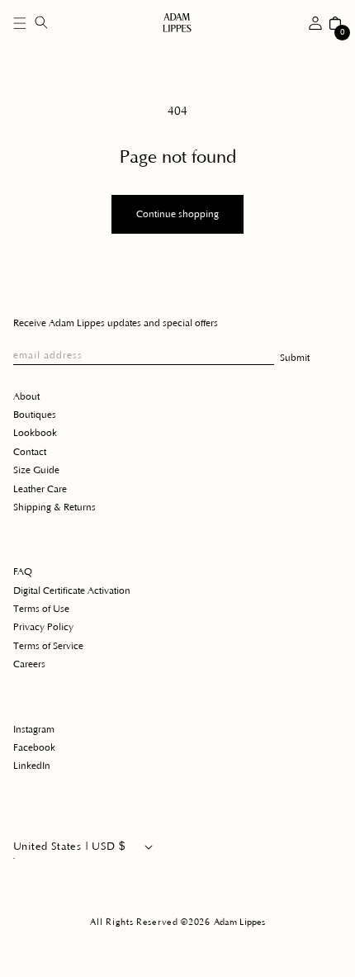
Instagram (33, 729)
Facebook (34, 747)
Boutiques (34, 415)
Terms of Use (41, 609)
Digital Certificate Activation (71, 591)
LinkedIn (31, 766)
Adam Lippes (239, 922)
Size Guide (36, 470)
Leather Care (40, 489)
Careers (29, 664)
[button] (19, 23)
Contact (29, 452)
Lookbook (35, 433)
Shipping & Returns (54, 507)
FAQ (22, 572)
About (26, 396)
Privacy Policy (43, 627)
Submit (295, 358)
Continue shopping (177, 214)
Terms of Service (48, 646)
